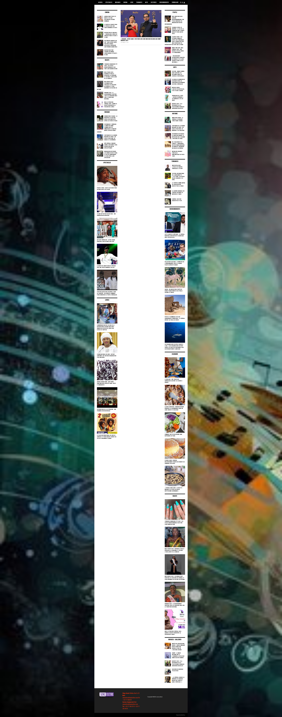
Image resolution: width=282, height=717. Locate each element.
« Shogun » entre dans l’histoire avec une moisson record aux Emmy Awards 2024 (141, 39)
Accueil (100, 2)
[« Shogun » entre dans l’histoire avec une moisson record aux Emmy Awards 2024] (141, 23)
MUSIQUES (118, 2)
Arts (146, 2)
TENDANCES (139, 2)
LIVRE (131, 2)
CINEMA (125, 2)
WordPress (183, 715)
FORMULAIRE (175, 2)
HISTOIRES (154, 2)
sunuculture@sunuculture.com (130, 698)
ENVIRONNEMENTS (164, 2)
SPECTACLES (108, 2)
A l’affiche (124, 36)
